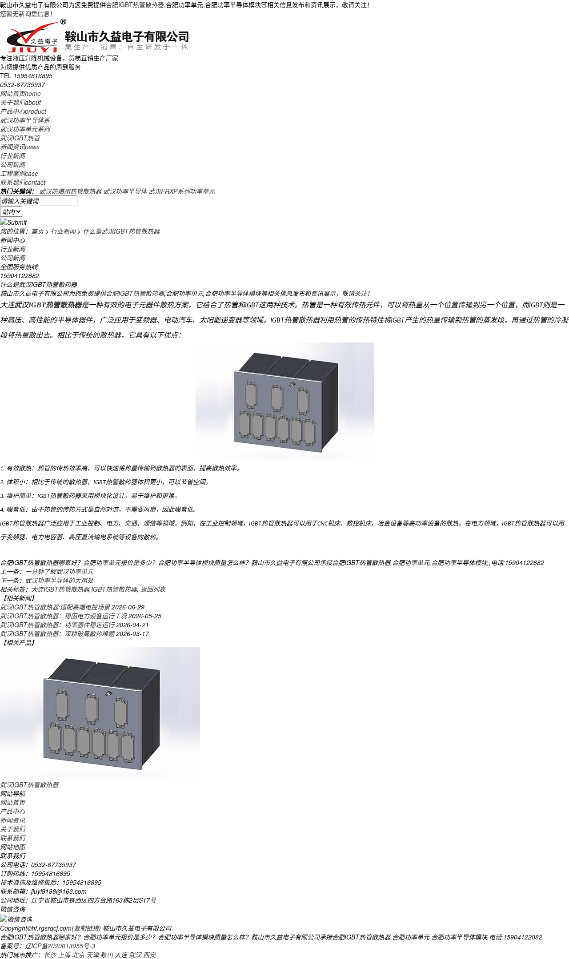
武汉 (135, 954)
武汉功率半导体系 (25, 119)
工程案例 (19, 173)
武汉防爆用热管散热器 (70, 191)
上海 (64, 954)
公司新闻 (12, 164)
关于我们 (20, 102)
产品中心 (23, 111)
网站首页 (20, 93)
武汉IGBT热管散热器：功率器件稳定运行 (57, 624)
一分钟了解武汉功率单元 (59, 571)
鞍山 (106, 954)
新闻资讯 (20, 146)
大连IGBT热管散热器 (60, 589)
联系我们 (22, 182)
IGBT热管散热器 (114, 589)
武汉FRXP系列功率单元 (181, 191)
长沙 (50, 954)
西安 (149, 954)
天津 (92, 954)
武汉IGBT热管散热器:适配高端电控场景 (55, 606)
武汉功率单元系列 (25, 128)
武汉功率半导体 (125, 191)
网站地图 (12, 846)
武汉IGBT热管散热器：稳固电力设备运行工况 (63, 615)
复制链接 (86, 927)
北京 (78, 954)
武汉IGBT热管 (20, 137)
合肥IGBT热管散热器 (135, 4)
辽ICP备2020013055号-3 (60, 945)
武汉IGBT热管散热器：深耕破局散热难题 (57, 633)
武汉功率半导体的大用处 (59, 580)
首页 (37, 231)
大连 (121, 954)
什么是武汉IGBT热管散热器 (121, 231)
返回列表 (152, 589)
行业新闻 (12, 155)
